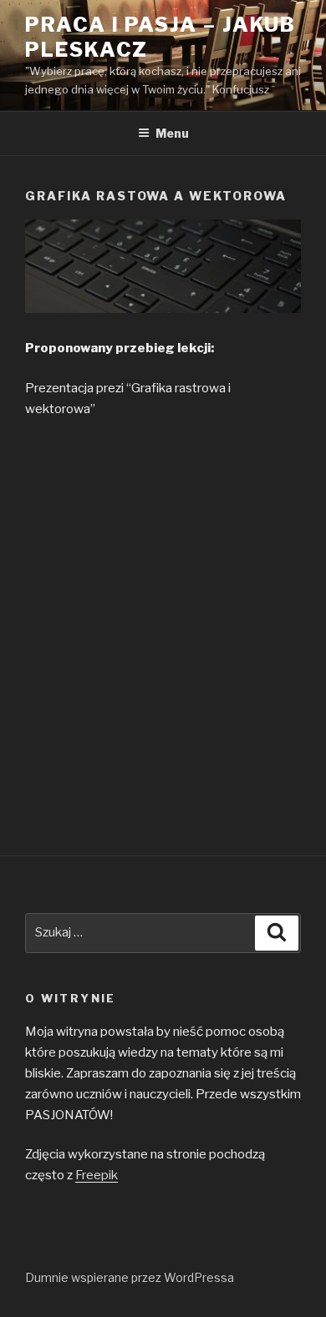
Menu (172, 133)
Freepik (96, 1175)
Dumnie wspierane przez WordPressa (129, 1277)
